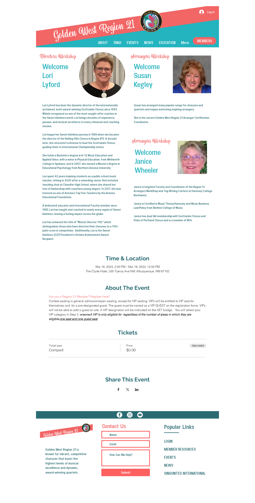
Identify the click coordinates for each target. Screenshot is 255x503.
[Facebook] (119, 415)
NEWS (168, 465)
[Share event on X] (127, 389)
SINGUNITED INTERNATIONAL (185, 473)
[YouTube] (140, 415)
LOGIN (168, 441)
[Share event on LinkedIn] (137, 389)
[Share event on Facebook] (118, 389)
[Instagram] (130, 415)
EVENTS (170, 457)
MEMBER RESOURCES (180, 449)
